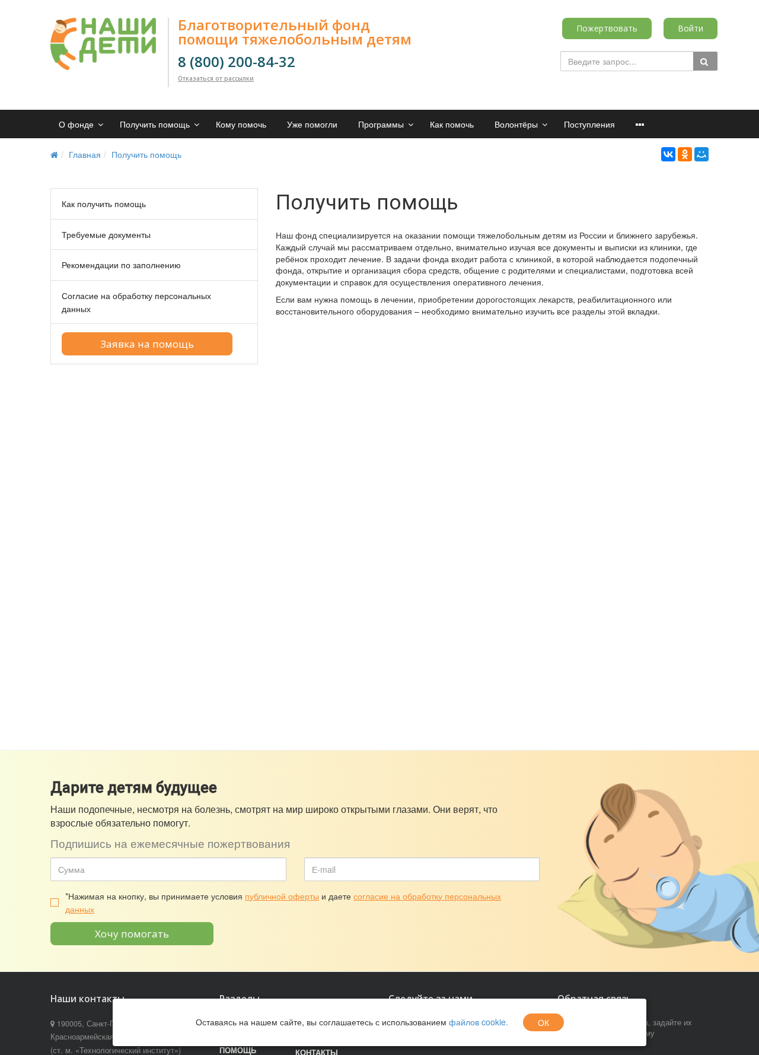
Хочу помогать (132, 933)
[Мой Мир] (701, 154)
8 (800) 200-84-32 (236, 62)
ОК (543, 1022)
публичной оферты (282, 896)
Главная (85, 154)
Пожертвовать (606, 28)
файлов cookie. (478, 1022)
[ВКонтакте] (668, 154)
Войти (690, 28)
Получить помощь (146, 154)
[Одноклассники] (685, 154)
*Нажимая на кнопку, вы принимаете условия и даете (283, 902)
